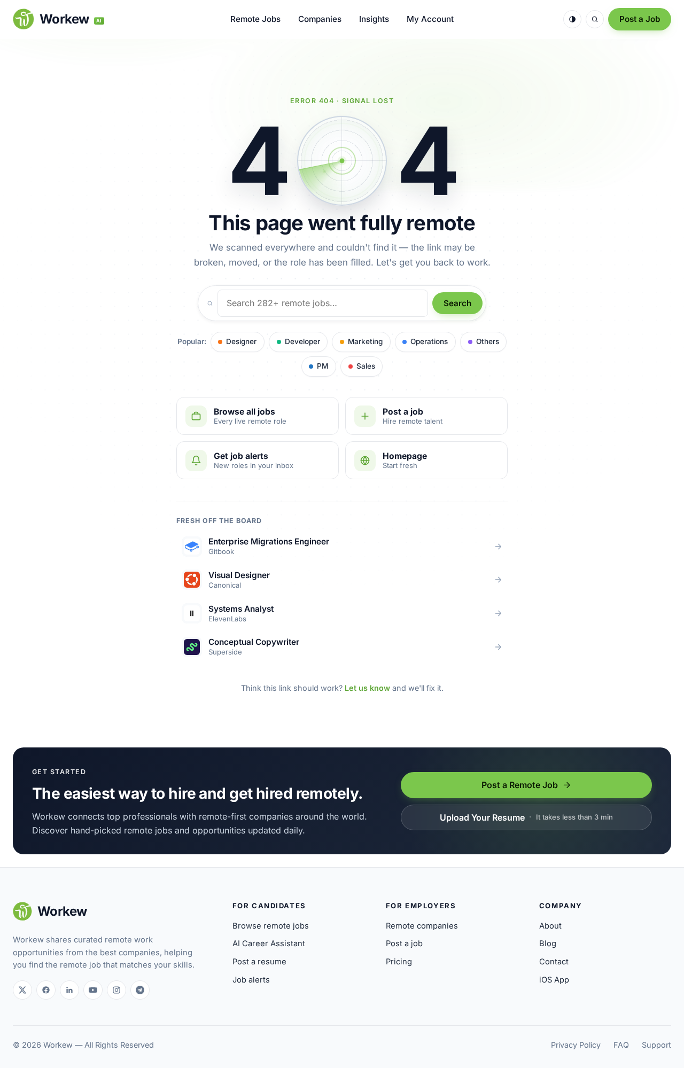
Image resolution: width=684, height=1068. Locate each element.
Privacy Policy (576, 1044)
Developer (302, 341)
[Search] (595, 19)
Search (457, 303)
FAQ (621, 1044)
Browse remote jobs (270, 926)
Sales (365, 366)
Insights (374, 19)
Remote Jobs (255, 19)
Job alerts (251, 980)
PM (322, 366)
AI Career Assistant (268, 943)
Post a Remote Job (519, 784)
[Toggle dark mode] (572, 19)
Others (487, 341)
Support (656, 1044)
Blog (547, 943)
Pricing (399, 961)
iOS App (554, 980)
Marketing (365, 341)
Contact (554, 961)
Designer (241, 341)
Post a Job (639, 19)
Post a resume (259, 961)
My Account (430, 19)
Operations (429, 341)
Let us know (367, 687)
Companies (319, 19)
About (550, 926)
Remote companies (422, 926)
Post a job (404, 943)
